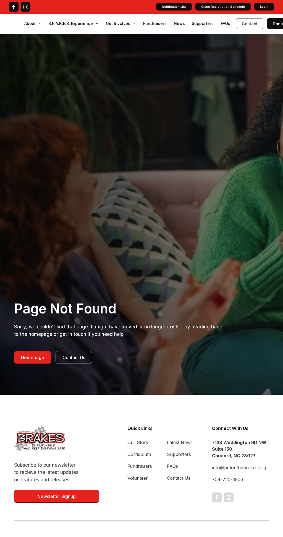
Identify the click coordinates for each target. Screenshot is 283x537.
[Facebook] (14, 7)
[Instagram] (25, 7)
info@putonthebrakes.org (239, 467)
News (179, 23)
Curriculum (139, 454)
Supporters (203, 23)
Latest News (180, 442)
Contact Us (73, 357)
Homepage (32, 357)
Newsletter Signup (56, 496)
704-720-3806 (227, 479)
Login (264, 7)
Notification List (174, 7)
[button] (33, 23)
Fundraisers (155, 23)
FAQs (225, 23)
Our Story (137, 442)
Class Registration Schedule (223, 7)
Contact (250, 23)
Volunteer (137, 478)
